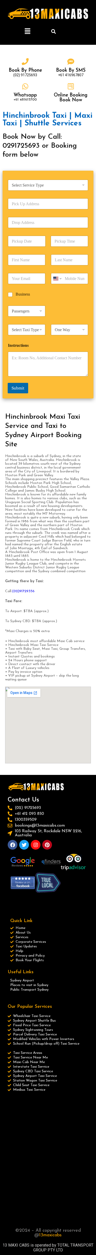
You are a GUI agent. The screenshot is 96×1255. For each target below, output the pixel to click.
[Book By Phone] (25, 61)
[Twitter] (24, 845)
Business (23, 294)
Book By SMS (71, 70)
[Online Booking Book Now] (70, 86)
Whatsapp (25, 95)
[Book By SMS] (70, 61)
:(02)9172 (18, 591)
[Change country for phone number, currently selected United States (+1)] (57, 278)
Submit (18, 388)
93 (28, 591)
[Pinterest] (47, 845)
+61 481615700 (25, 100)
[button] (28, 31)
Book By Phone (25, 70)
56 (32, 591)
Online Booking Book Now (71, 98)
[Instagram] (35, 845)
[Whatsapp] (25, 86)
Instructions (18, 345)
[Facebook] (12, 845)
